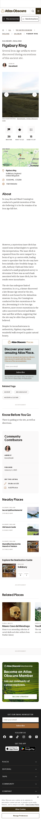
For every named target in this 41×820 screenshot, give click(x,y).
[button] (9, 129)
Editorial (6, 769)
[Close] (37, 797)
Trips (4, 776)
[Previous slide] (6, 94)
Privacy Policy (18, 378)
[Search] (33, 11)
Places (5, 762)
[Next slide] (34, 94)
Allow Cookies (20, 809)
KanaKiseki (13, 66)
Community (8, 784)
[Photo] (33, 512)
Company (7, 791)
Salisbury (22, 567)
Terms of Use (27, 378)
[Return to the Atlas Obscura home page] (14, 11)
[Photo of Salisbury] (9, 570)
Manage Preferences (20, 816)
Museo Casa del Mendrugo (16, 626)
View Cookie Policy (32, 804)
